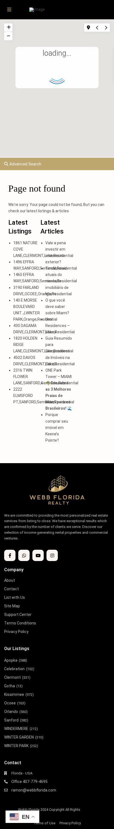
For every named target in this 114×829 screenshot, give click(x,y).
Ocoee (10, 703)
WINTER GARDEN (19, 737)
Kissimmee (14, 694)
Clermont (12, 677)
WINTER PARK (16, 746)
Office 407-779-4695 (29, 781)
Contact (11, 589)
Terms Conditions (20, 623)
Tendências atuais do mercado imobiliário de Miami (57, 281)
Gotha (9, 686)
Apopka (10, 660)
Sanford (11, 720)
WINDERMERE (16, 728)
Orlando (11, 711)
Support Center (18, 614)
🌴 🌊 (58, 396)
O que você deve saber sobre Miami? (57, 306)
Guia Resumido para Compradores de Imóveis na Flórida (58, 351)
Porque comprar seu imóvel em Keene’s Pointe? (56, 427)
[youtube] (38, 555)
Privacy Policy (16, 631)
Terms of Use (44, 823)
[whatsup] (24, 555)
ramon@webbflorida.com (33, 790)
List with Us (14, 597)
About (9, 580)
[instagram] (52, 555)
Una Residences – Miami (57, 325)
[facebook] (9, 555)
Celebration (14, 669)
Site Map (12, 606)
